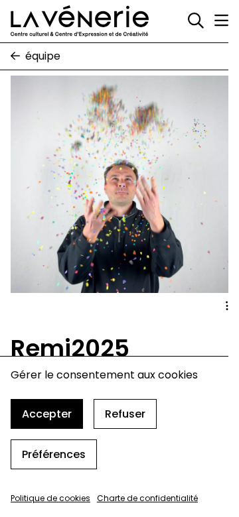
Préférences (54, 454)
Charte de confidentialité (147, 498)
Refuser (125, 414)
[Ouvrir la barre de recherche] (196, 21)
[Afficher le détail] (227, 306)
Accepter (47, 414)
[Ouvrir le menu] (221, 21)
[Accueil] (80, 21)
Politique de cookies (50, 498)
